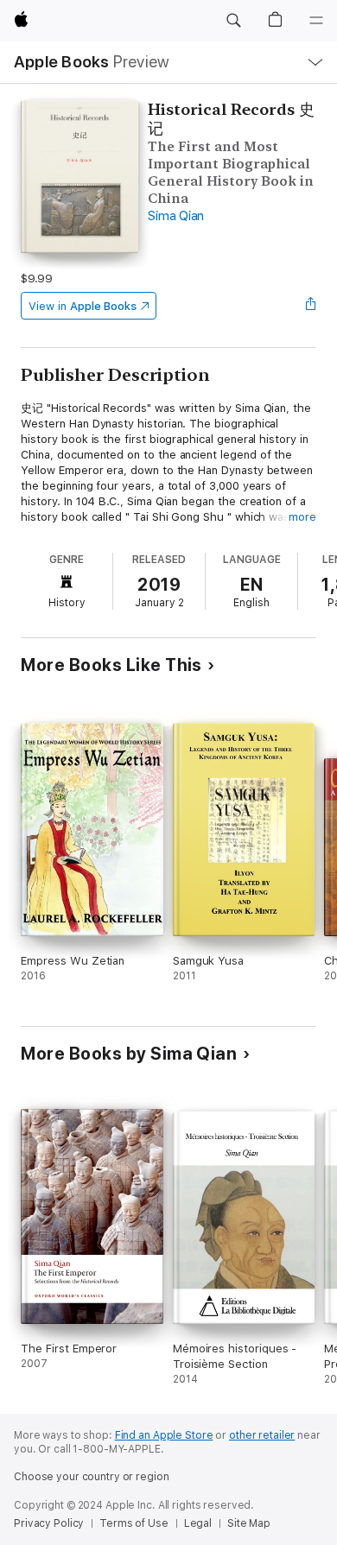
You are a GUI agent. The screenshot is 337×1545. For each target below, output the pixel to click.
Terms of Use (133, 1523)
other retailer (262, 1435)
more (302, 516)
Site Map (248, 1523)
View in (83, 306)
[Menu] (316, 20)
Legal (198, 1523)
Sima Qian (176, 216)
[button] (233, 20)
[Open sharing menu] (311, 305)
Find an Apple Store (164, 1435)
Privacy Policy (49, 1523)
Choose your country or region (91, 1477)
